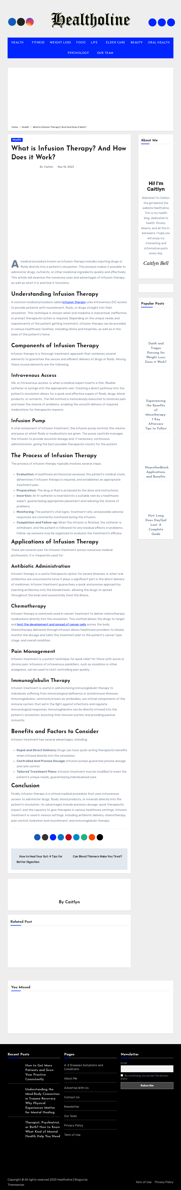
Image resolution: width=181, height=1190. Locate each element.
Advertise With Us (76, 1088)
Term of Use (72, 1135)
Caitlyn (48, 166)
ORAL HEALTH (159, 42)
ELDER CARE (115, 42)
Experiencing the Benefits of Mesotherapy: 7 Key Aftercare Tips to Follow (156, 415)
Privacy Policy (73, 1125)
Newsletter (71, 1106)
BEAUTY (137, 42)
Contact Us (72, 1097)
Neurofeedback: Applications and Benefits (157, 472)
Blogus (79, 1179)
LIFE (95, 42)
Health (17, 139)
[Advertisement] (91, 96)
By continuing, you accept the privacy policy (144, 1077)
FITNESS (38, 42)
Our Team (70, 1116)
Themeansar (16, 1184)
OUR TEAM (105, 53)
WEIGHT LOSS (60, 42)
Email (124, 1063)
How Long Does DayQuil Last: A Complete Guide (156, 525)
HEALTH (18, 42)
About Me (70, 1078)
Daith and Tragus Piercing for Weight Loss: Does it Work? (156, 353)
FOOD (81, 42)
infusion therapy (74, 302)
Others (62, 1013)
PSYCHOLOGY (79, 53)
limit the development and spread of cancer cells (51, 624)
